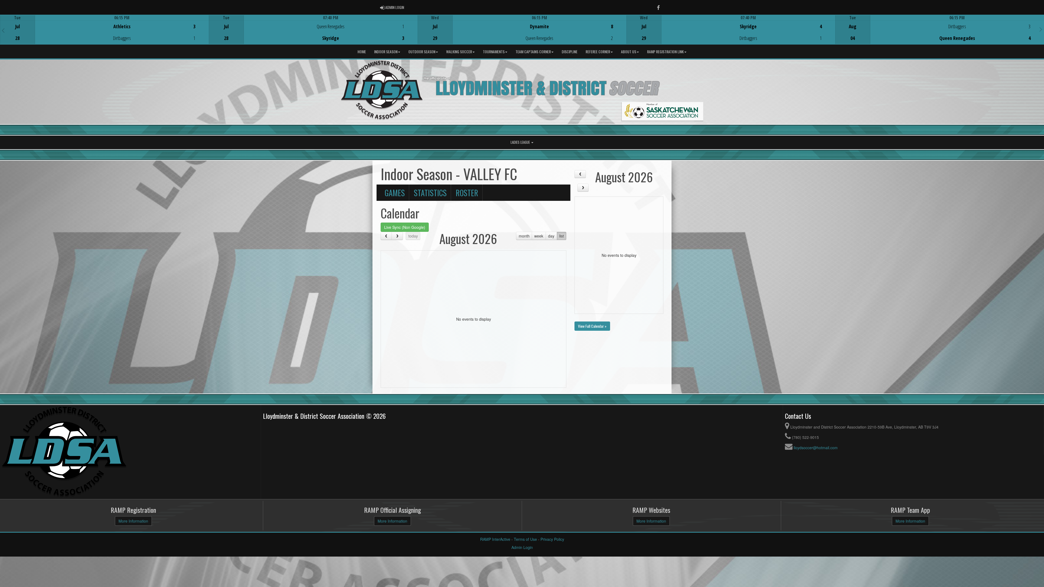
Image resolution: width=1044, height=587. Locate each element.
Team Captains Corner (533, 51)
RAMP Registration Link (665, 51)
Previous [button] (3, 30)
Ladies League (521, 142)
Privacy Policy (552, 539)
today (413, 236)
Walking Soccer (459, 51)
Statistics (430, 192)
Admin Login (522, 547)
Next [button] (1041, 29)
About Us (628, 51)
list (561, 236)
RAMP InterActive (495, 539)
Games (395, 192)
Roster (467, 192)
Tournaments (494, 51)
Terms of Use (525, 539)
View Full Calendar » (592, 326)
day (551, 236)
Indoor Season (385, 51)
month (524, 236)
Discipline (569, 51)
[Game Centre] (104, 33)
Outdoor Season (421, 51)
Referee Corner (598, 51)
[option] (104, 29)
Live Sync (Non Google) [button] (404, 227)
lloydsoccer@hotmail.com (816, 447)
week (538, 236)
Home (362, 51)
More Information (133, 521)
